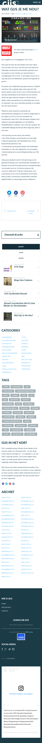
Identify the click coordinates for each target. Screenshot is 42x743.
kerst (18, 404)
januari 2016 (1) (26, 566)
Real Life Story (27, 359)
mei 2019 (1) (25, 530)
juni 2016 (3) (25, 558)
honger (24, 343)
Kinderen (25, 347)
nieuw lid (29, 413)
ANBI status (29, 632)
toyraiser (33, 425)
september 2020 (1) (27, 519)
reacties (21, 258)
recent (21, 252)
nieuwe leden (26, 353)
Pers (23, 356)
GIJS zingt (18, 267)
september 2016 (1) (8, 558)
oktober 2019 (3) (7, 526)
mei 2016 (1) (5, 562)
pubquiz (31, 417)
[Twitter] (6, 483)
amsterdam (16, 387)
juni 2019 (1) (6, 530)
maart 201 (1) (6, 576)
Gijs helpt (25, 340)
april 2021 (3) (25, 515)
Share (15, 196)
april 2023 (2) (6, 497)
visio (5, 430)
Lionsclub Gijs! (24, 732)
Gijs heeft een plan (8, 340)
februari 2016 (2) (7, 566)
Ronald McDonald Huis (12, 421)
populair (21, 246)
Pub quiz (5, 359)
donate (15, 395)
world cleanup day (9, 369)
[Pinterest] (10, 483)
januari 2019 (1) (7, 537)
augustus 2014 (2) (27, 573)
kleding (35, 408)
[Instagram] (13, 483)
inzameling (8, 404)
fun (31, 395)
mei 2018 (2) (25, 540)
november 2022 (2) (27, 501)
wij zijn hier (17, 434)
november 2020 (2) (8, 519)
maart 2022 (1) (7, 512)
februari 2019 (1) (27, 533)
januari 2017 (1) (26, 551)
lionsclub (17, 413)
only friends (8, 417)
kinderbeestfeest (10, 408)
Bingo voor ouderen (23, 280)
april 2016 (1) (25, 562)
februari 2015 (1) (7, 573)
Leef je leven (6, 350)
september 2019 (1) (27, 526)
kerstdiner (29, 404)
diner (6, 395)
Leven (24, 350)
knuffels (7, 413)
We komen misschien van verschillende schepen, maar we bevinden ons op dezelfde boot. (30, 212)
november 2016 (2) (8, 555)
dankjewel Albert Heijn (25, 391)
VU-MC (6, 434)
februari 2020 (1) (7, 522)
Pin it (22, 196)
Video (4, 366)
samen (27, 421)
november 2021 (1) (27, 512)
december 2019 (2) (27, 522)
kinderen (24, 408)
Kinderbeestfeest (8, 347)
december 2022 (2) (8, 501)
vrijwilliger (30, 430)
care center (8, 391)
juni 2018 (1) (6, 540)
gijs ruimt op (7, 343)
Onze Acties (28, 13)
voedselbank (16, 430)
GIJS (5, 400)
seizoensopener (7, 363)
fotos (24, 337)
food (24, 395)
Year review (26, 369)
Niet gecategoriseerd (9, 353)
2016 (6, 387)
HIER (36, 50)
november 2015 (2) (8, 569)
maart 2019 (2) (7, 533)
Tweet (9, 196)
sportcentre (20, 425)
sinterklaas (26, 363)
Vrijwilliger (26, 366)
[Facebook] (3, 483)
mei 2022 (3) (5, 508)
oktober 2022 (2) (7, 505)
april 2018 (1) (6, 544)
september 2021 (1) (8, 515)
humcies (26, 400)
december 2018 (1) (27, 537)
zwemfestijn (6, 372)
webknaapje (18, 13)
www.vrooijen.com (11, 658)
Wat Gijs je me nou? (23, 315)
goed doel (14, 400)
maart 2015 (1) (26, 569)
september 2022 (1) (27, 505)
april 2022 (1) (25, 508)
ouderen (20, 417)
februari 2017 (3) (7, 551)
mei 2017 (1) (5, 548)
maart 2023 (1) (26, 497)
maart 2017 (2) (26, 548)
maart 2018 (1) (26, 544)
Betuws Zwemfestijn (11, 211)
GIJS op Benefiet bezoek (15, 294)
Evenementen (7, 337)
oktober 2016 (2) (27, 555)
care (27, 387)
